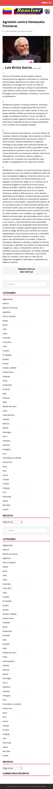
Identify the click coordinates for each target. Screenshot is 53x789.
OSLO (5, 436)
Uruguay (6, 488)
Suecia (5, 475)
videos (5, 501)
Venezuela (7, 496)
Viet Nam (6, 505)
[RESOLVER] (26, 11)
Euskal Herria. (8, 372)
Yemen (5, 509)
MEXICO (6, 423)
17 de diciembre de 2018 (15, 31)
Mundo (5, 428)
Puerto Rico (7, 462)
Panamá (6, 445)
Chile (5, 329)
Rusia (5, 466)
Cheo (30, 31)
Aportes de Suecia (10, 307)
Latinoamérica (9, 415)
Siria (4, 471)
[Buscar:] (26, 284)
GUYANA (6, 389)
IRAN (5, 402)
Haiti (4, 393)
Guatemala (7, 385)
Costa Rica (7, 342)
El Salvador (7, 355)
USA (4, 492)
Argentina (7, 312)
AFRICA (6, 303)
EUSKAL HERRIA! (9, 368)
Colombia (7, 338)
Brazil (5, 325)
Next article (26, 272)
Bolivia (5, 320)
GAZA (5, 380)
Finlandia (6, 376)
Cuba (5, 346)
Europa (5, 363)
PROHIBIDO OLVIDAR (12, 458)
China (5, 333)
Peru (4, 453)
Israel (5, 411)
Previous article (26, 269)
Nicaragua (7, 432)
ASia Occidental (9, 316)
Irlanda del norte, (10, 406)
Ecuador (6, 350)
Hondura (6, 398)
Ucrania (6, 483)
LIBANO (6, 419)
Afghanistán (7, 299)
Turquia (6, 479)
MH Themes (42, 786)
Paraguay (6, 449)
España (6, 359)
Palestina (6, 440)
